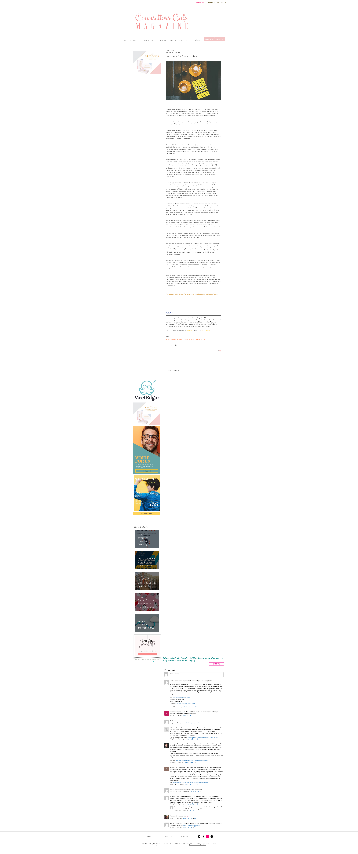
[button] (198, 39)
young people (195, 339)
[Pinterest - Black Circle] (212, 685)
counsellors (186, 339)
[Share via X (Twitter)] (171, 345)
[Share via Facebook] (167, 345)
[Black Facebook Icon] (203, 685)
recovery (179, 339)
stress (167, 339)
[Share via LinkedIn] (176, 345)
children (173, 339)
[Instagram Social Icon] (207, 685)
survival (203, 339)
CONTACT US (167, 685)
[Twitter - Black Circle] (199, 685)
